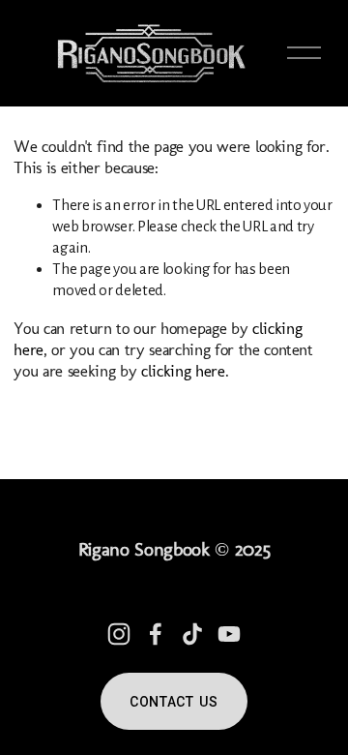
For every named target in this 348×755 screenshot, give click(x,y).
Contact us (174, 702)
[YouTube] (229, 634)
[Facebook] (155, 634)
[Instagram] (118, 634)
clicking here (183, 370)
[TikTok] (192, 634)
